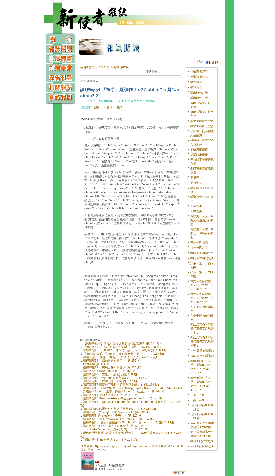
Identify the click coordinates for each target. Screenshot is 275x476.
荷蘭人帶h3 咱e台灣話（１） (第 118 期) (110, 439)
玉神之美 (196, 206)
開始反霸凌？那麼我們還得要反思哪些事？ (202, 328)
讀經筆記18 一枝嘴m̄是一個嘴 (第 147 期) (110, 381)
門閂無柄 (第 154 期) (97, 364)
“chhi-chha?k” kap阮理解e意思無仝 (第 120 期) (115, 429)
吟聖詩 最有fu (199, 71)
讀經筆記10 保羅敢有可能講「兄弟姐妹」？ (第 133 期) (119, 408)
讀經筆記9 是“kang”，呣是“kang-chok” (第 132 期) (116, 412)
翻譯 (119, 107)
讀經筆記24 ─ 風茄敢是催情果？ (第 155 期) (112, 360)
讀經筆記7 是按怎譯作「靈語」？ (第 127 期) (113, 415)
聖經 (97, 107)
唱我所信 (196, 82)
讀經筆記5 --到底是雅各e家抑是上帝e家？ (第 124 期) (118, 419)
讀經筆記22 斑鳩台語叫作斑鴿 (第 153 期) (112, 367)
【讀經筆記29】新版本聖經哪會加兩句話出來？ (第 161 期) (122, 343)
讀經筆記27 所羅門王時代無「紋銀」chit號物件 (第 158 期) (124, 350)
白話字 (108, 107)
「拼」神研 (197, 395)
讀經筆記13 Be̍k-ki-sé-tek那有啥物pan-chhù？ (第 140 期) (123, 398)
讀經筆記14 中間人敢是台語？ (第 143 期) (110, 395)
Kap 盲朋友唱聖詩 (202, 350)
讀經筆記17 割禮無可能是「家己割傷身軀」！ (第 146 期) (121, 384)
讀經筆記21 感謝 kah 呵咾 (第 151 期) (110, 371)
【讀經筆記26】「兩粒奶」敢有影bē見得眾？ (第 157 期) (123, 353)
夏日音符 (196, 177)
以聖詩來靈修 (199, 149)
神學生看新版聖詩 (202, 121)
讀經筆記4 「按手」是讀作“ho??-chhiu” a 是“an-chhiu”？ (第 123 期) (128, 422)
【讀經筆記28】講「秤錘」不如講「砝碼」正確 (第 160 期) (122, 346)
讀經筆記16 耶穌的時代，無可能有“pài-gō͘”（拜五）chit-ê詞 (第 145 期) (132, 388)
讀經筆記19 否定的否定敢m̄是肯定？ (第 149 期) (116, 377)
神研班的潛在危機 (202, 441)
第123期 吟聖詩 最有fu (114, 67)
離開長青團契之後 (202, 253)
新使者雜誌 (87, 67)
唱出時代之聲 (199, 92)
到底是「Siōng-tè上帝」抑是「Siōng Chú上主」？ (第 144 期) (124, 391)
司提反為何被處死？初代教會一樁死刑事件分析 (202, 285)
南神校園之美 (199, 242)
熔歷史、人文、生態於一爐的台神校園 (202, 220)
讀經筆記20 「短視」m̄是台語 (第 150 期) (110, 374)
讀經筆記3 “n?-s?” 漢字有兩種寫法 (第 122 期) (113, 425)
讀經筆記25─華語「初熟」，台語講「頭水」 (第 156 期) (120, 357)
